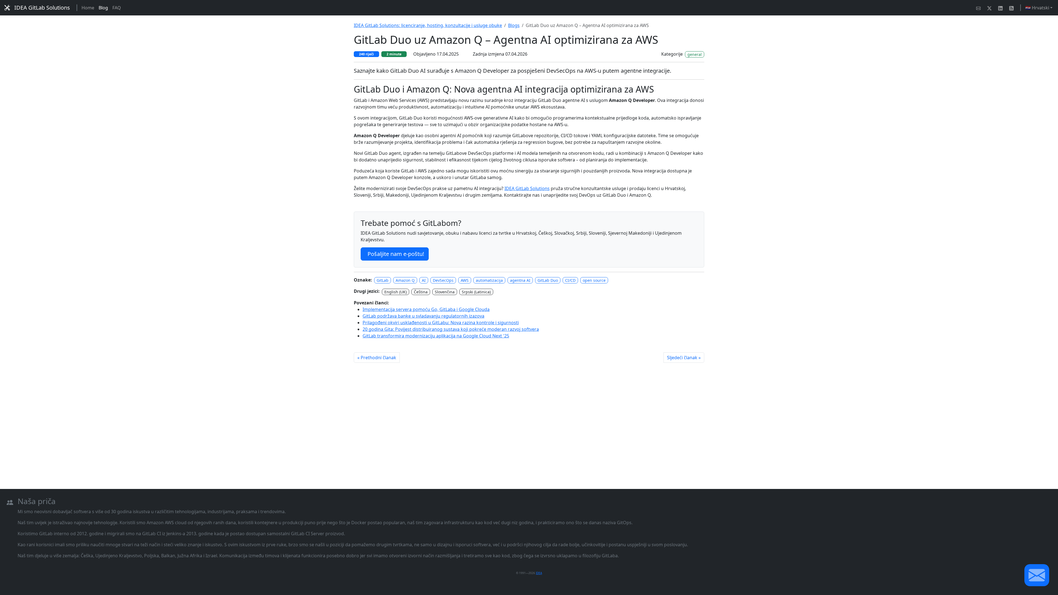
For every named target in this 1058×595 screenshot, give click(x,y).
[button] (1036, 575)
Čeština (421, 291)
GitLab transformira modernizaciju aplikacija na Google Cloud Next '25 (436, 336)
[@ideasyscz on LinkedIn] (1001, 7)
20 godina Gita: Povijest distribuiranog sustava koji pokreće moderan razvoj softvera (451, 329)
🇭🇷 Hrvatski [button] (1037, 8)
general (694, 54)
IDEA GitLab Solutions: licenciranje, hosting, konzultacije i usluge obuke (428, 25)
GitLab (382, 280)
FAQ (116, 8)
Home (88, 8)
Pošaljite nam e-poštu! (396, 254)
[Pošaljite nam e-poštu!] (979, 7)
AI (424, 280)
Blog (103, 8)
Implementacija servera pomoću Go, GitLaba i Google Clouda (426, 309)
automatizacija (489, 280)
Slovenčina (445, 291)
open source (594, 280)
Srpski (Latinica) (476, 291)
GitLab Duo (548, 280)
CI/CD (570, 280)
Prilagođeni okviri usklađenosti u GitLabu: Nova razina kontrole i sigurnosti (441, 323)
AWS (465, 280)
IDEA (539, 573)
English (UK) (395, 291)
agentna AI (520, 280)
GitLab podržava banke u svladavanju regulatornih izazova (423, 316)
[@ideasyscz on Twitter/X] (990, 7)
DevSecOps (443, 280)
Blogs (514, 25)
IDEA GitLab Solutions (42, 7)
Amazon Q (405, 280)
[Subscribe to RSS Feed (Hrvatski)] (1012, 7)
